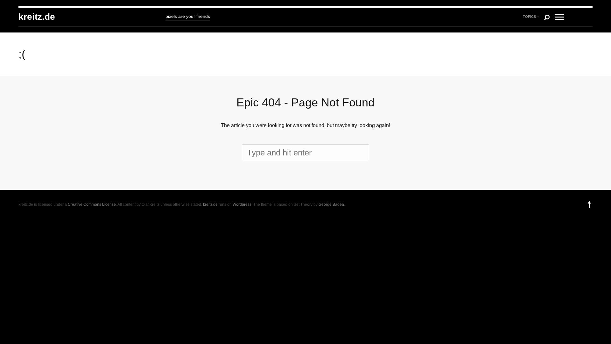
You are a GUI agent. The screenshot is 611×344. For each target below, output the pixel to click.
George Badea (331, 204)
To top (589, 204)
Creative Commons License (92, 204)
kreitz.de (36, 17)
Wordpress (242, 204)
